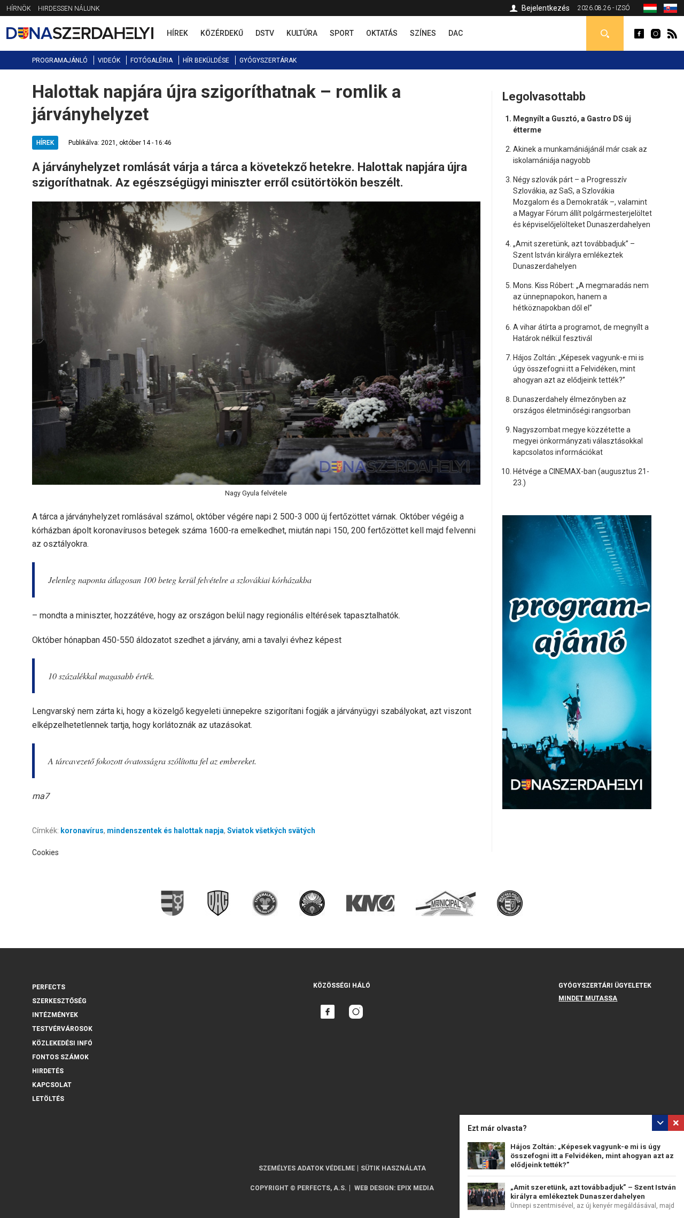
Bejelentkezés (546, 8)
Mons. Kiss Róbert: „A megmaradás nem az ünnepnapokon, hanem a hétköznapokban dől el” (581, 296)
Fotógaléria (151, 60)
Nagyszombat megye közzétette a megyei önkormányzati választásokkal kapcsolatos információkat (578, 440)
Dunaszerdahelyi (639, 33)
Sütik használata (393, 1168)
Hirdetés (48, 1071)
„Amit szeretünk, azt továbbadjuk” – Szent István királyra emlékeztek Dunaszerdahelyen (574, 254)
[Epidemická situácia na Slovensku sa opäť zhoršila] (670, 10)
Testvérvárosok (62, 1029)
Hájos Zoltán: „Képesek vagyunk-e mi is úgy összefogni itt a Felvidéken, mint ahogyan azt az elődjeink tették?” (592, 1156)
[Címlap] (79, 33)
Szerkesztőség (59, 1001)
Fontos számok (60, 1057)
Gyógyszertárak (268, 60)
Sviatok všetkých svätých (271, 830)
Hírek (45, 142)
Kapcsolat (52, 1085)
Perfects (48, 987)
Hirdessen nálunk (69, 8)
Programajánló (60, 60)
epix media (415, 1188)
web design (374, 1188)
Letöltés (48, 1099)
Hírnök (18, 8)
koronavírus (82, 830)
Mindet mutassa (587, 998)
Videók (109, 60)
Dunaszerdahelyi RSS (672, 33)
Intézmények (55, 1015)
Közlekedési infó (62, 1043)
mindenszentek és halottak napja (165, 830)
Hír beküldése (206, 60)
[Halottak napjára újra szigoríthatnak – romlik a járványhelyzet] (650, 10)
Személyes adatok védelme (307, 1168)
